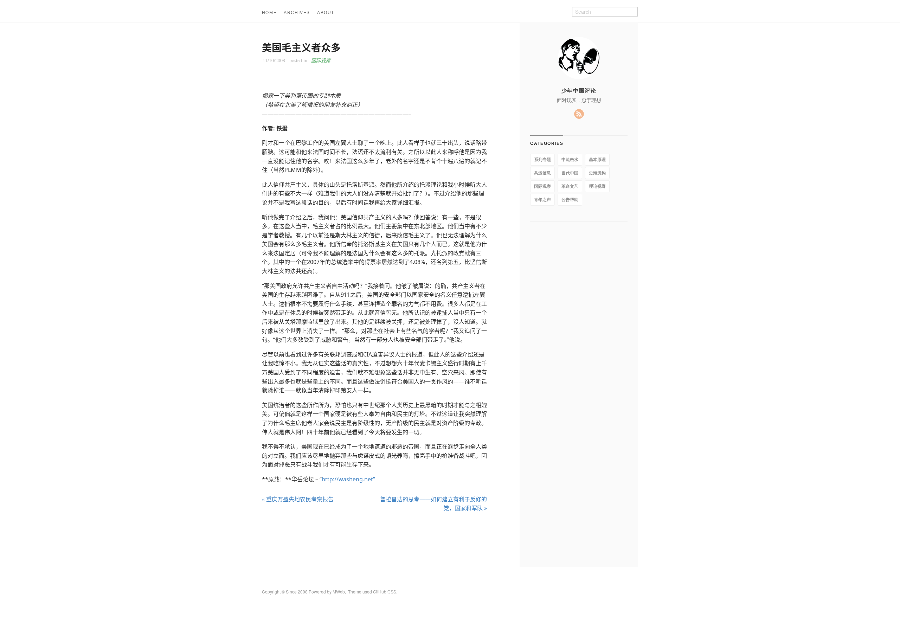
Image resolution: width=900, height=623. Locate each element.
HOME (269, 12)
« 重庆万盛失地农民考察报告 (298, 499)
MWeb (339, 592)
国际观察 (321, 60)
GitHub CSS (384, 592)
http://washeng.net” (348, 479)
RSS (579, 114)
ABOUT (325, 12)
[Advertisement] (374, 539)
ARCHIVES (297, 12)
